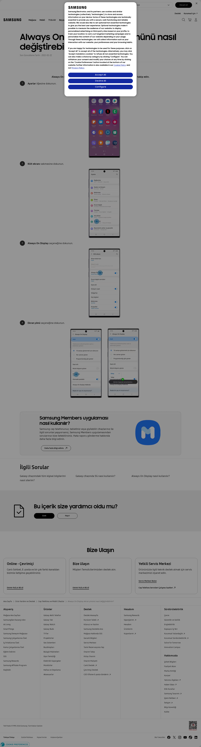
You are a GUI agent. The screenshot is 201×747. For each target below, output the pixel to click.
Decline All (100, 81)
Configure (100, 87)
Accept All (100, 75)
